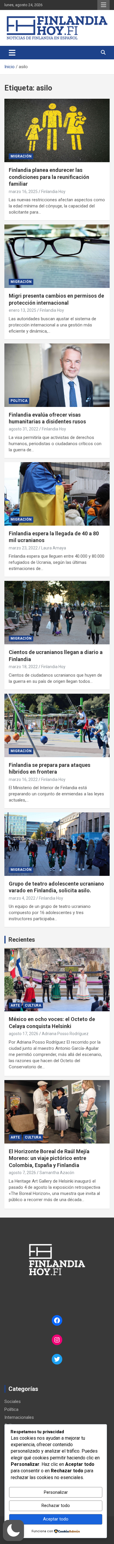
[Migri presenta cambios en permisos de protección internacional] (57, 256)
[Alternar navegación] (12, 52)
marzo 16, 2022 (23, 779)
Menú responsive (103, 5)
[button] (13, 1530)
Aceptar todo (55, 1519)
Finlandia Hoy (53, 191)
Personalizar (56, 1492)
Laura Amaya (53, 548)
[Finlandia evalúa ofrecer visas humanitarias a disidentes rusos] (57, 375)
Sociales (12, 1401)
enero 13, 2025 (22, 310)
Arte (15, 1005)
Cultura (33, 1005)
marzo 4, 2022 (22, 898)
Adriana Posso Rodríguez (65, 1033)
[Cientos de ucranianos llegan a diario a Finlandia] (57, 613)
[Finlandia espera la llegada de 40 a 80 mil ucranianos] (57, 494)
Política (19, 401)
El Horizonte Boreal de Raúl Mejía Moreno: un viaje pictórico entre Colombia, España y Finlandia (49, 1158)
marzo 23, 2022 (23, 548)
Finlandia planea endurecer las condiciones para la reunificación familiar (49, 177)
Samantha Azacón (56, 1172)
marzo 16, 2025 (23, 191)
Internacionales (19, 1417)
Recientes (21, 939)
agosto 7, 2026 (22, 1172)
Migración (21, 156)
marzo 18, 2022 (23, 666)
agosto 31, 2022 (23, 429)
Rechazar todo (56, 1505)
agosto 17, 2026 (23, 1033)
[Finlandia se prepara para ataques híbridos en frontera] (57, 725)
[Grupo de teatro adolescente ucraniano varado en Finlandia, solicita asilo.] (57, 844)
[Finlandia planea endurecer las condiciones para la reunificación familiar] (57, 130)
